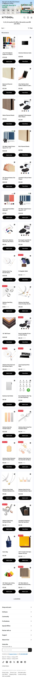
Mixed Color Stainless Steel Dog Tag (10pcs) (8, 240)
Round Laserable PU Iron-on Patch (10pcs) (24, 334)
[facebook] (18, 662)
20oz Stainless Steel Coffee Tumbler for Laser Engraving (24, 84)
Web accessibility (6, 676)
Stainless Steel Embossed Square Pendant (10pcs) (9, 459)
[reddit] (25, 662)
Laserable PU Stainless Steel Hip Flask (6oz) (24, 521)
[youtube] (21, 662)
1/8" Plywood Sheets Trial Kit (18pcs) (9, 178)
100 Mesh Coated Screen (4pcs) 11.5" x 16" (9, 147)
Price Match (5, 674)
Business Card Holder (8, 396)
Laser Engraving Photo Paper (23, 365)
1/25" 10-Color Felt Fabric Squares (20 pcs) (24, 552)
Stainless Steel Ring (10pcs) (7, 303)
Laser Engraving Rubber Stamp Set (8, 209)
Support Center (13, 654)
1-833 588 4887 (24, 654)
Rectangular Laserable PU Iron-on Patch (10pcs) (24, 240)
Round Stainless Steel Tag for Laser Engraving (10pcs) (24, 396)
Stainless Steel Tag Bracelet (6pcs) (7, 271)
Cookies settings (22, 674)
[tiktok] (3, 662)
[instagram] (7, 662)
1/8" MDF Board (6, 333)
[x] (14, 662)
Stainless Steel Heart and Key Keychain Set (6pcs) (24, 459)
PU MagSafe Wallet (23, 271)
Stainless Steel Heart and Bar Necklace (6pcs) (9, 365)
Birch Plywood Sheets (23, 146)
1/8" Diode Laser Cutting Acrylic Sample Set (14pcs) (9, 583)
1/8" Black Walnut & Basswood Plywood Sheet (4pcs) (24, 583)
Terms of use (13, 672)
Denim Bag (5, 552)
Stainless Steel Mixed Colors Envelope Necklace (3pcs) (24, 303)
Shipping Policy (13, 674)
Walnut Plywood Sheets (8, 115)
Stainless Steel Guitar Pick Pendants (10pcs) (24, 427)
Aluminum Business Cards (24, 53)
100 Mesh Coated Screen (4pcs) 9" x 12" (24, 209)
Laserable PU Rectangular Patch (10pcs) (24, 116)
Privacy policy (5, 672)
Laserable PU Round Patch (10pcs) (24, 178)
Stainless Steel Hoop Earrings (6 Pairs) (8, 521)
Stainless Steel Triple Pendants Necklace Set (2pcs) (8, 490)
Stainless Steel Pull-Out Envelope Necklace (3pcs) (24, 490)
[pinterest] (10, 662)
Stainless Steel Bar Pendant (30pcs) (7, 427)
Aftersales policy (22, 672)
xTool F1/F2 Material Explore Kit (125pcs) (7, 53)
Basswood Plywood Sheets (7, 84)
